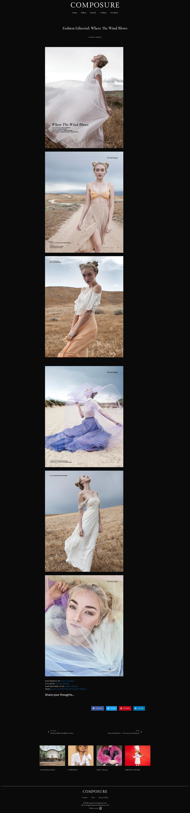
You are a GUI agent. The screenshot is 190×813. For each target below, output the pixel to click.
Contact (84, 797)
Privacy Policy (103, 797)
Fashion (83, 13)
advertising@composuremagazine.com (95, 805)
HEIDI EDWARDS (67, 681)
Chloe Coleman (102, 770)
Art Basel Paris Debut (47, 770)
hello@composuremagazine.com (95, 803)
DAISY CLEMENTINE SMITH (62, 689)
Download (114, 13)
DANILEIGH (72, 770)
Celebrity (103, 13)
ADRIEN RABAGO (62, 684)
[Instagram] (100, 808)
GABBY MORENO (71, 686)
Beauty (75, 13)
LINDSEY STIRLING (132, 770)
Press (93, 797)
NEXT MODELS (81, 689)
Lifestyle (93, 13)
